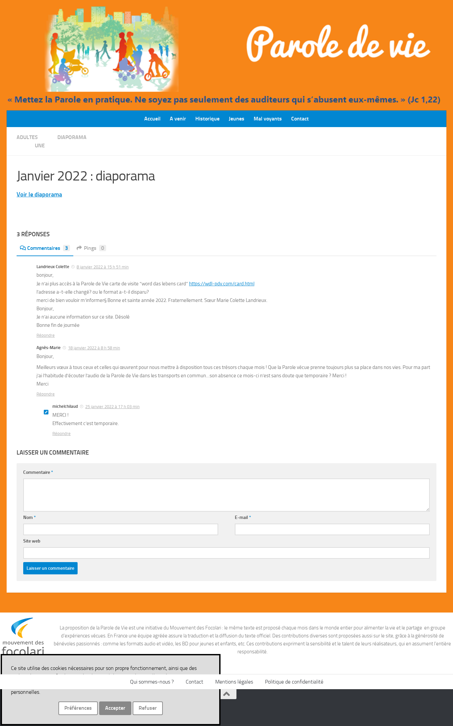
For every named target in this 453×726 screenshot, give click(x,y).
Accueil (152, 118)
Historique (207, 118)
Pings (94, 248)
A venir (178, 118)
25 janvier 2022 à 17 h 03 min (112, 406)
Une (40, 145)
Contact (300, 118)
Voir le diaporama (39, 194)
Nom (29, 517)
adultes (27, 137)
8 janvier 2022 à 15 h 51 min (103, 266)
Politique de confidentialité (294, 682)
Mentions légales (234, 682)
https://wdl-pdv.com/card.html (221, 284)
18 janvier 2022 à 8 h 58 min (94, 347)
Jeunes (236, 118)
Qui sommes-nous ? (152, 682)
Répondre (45, 335)
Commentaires (47, 248)
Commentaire (38, 472)
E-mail (243, 517)
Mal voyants (268, 118)
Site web (31, 541)
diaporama (72, 137)
